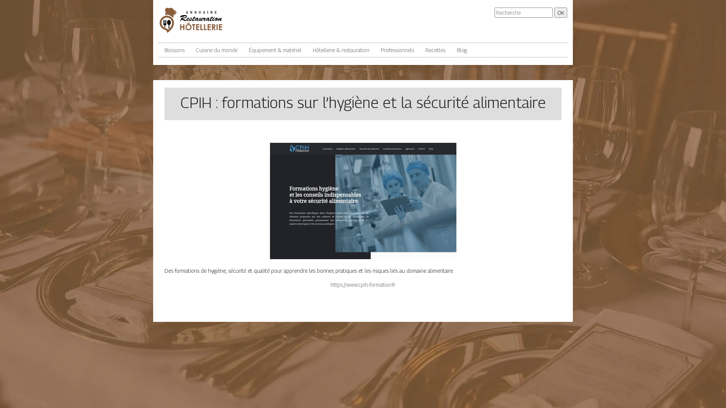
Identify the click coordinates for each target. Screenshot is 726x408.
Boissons (174, 50)
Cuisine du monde (216, 50)
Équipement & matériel (275, 50)
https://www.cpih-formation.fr (363, 284)
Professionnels (397, 50)
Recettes (435, 50)
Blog (462, 50)
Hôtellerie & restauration (341, 50)
